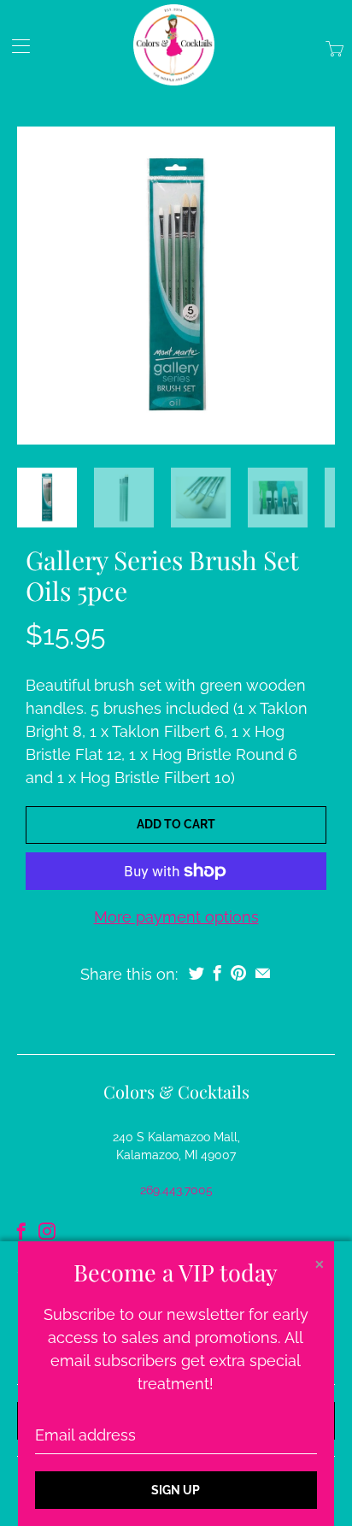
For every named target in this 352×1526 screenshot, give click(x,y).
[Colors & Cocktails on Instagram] (47, 1231)
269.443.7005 (176, 1190)
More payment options (176, 917)
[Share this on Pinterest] (238, 973)
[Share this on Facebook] (217, 973)
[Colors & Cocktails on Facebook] (21, 1231)
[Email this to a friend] (263, 973)
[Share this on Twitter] (196, 973)
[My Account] (15, 46)
